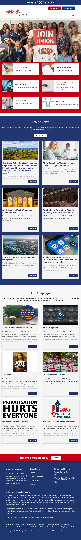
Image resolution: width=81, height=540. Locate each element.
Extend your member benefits (25, 87)
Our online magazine (62, 70)
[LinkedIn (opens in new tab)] (40, 2)
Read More (33, 181)
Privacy (32, 484)
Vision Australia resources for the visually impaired (35, 517)
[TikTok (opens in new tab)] (48, 2)
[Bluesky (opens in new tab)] (32, 2)
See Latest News (40, 135)
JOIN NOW (56, 458)
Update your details (22, 70)
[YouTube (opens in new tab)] (44, 2)
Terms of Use (34, 481)
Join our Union (68, 8)
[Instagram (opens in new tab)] (36, 2)
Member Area (54, 8)
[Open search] (73, 15)
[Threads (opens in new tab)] (52, 2)
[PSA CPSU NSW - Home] (13, 11)
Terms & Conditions (37, 477)
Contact (32, 473)
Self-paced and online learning (65, 104)
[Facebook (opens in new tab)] (28, 2)
